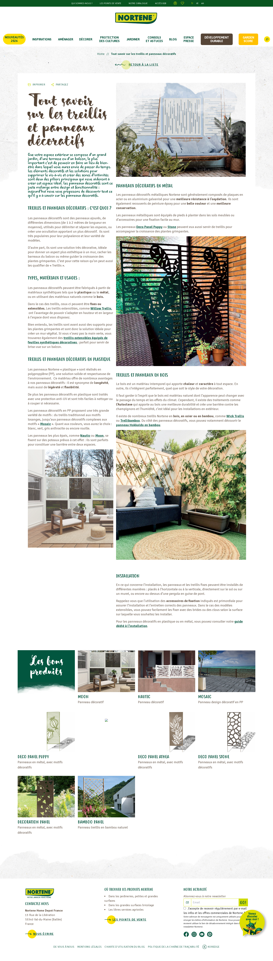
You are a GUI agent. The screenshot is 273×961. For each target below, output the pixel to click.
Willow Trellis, (101, 308)
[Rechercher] (267, 39)
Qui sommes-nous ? (81, 3)
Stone (172, 227)
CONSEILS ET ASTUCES (154, 39)
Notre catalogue (138, 3)
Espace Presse (188, 39)
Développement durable (216, 39)
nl (197, 3)
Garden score (248, 39)
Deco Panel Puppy (149, 227)
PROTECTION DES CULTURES (109, 39)
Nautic (85, 436)
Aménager (65, 39)
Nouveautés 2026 (14, 39)
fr (192, 3)
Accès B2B (160, 3)
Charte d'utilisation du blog (125, 946)
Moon (99, 436)
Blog (173, 39)
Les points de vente (110, 3)
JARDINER (133, 39)
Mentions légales (89, 946)
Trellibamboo (130, 421)
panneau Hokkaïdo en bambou (138, 425)
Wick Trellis (235, 416)
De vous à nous (63, 946)
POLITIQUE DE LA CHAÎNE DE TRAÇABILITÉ (173, 946)
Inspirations (41, 39)
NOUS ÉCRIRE (43, 934)
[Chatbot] (253, 924)
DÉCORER (85, 39)
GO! (244, 903)
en (202, 3)
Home (101, 54)
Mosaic (45, 424)
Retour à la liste (143, 65)
